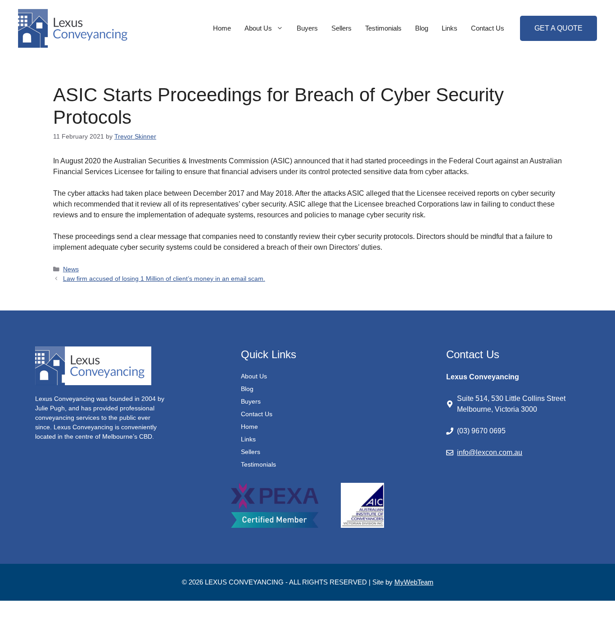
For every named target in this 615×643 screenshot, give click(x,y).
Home (222, 28)
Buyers (307, 28)
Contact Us (487, 28)
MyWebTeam (414, 582)
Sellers (341, 28)
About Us (258, 28)
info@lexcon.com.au (489, 452)
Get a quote (558, 28)
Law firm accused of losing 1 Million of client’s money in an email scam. (164, 278)
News (71, 269)
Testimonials (383, 28)
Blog (421, 28)
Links (449, 28)
